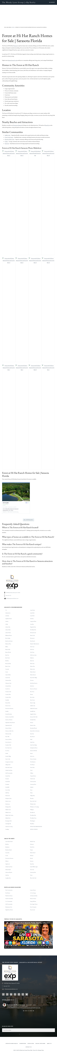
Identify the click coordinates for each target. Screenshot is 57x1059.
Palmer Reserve (33, 674)
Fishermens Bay (8, 733)
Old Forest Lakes (33, 655)
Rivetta (31, 694)
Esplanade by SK (8, 725)
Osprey (31, 849)
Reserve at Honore (33, 688)
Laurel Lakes (32, 610)
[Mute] (48, 947)
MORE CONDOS (34, 829)
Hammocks (7, 795)
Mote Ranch (32, 641)
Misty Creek (32, 635)
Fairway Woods (8, 728)
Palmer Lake (32, 669)
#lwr (32, 1020)
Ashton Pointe (8, 632)
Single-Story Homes (9, 909)
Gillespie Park (7, 764)
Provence (32, 680)
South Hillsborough (33, 866)
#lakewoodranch (41, 1020)
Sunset (31, 753)
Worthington (32, 820)
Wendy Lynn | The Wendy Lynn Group (16, 1005)
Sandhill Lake (32, 711)
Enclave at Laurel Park (9, 716)
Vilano (31, 792)
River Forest (32, 700)
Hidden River (7, 818)
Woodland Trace (33, 818)
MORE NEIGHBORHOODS (36, 826)
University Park (33, 781)
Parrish (31, 858)
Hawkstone (7, 804)
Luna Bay (32, 624)
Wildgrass (32, 809)
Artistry (6, 621)
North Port (32, 847)
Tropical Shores (33, 776)
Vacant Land (32, 909)
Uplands (31, 787)
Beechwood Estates (9, 641)
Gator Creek (7, 759)
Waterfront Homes (8, 895)
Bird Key (7, 660)
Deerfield (7, 700)
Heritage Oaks (8, 806)
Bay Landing (7, 638)
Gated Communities (9, 898)
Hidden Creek (8, 809)
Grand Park (7, 781)
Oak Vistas (32, 652)
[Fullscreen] (51, 947)
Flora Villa (7, 736)
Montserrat (32, 638)
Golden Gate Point (8, 770)
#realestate (35, 1020)
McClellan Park (33, 629)
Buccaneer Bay (8, 663)
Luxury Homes (33, 890)
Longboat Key (8, 878)
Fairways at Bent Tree (9, 731)
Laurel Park (32, 615)
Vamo (31, 790)
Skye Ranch (32, 736)
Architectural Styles (33, 895)
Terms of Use (35, 1054)
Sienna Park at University (34, 731)
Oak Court (32, 646)
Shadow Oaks (32, 725)
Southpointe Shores (33, 747)
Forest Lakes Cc (8, 742)
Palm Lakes (32, 663)
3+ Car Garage (33, 893)
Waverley (32, 798)
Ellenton (6, 861)
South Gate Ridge (33, 745)
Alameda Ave (7, 613)
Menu (53, 2)
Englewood (7, 864)
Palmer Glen (32, 666)
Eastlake (6, 711)
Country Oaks (8, 697)
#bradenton (26, 1020)
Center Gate (7, 677)
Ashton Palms (8, 629)
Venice (31, 875)
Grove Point (7, 790)
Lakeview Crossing (8, 826)
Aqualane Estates (8, 618)
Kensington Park (8, 820)
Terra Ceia (32, 869)
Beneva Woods (8, 652)
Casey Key (7, 852)
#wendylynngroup (13, 1020)
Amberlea (7, 615)
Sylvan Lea (32, 756)
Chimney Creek (8, 683)
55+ (6, 610)
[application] (28, 935)
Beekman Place (8, 643)
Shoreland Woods (33, 728)
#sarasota (22, 1020)
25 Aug (34, 1004)
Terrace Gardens (33, 759)
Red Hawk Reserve (33, 683)
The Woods (32, 764)
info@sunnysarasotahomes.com (12, 598)
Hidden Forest (8, 812)
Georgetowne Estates (9, 761)
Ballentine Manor (8, 635)
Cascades (7, 669)
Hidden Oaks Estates (9, 815)
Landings (7, 829)
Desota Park (7, 702)
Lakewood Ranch (8, 872)
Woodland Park (33, 815)
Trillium (31, 773)
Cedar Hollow (8, 674)
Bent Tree (7, 655)
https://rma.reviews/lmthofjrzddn (14, 1015)
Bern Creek (7, 657)
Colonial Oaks (8, 686)
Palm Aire (32, 660)
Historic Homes (33, 898)
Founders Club (8, 745)
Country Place (8, 694)
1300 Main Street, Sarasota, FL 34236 (13, 592)
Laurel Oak (32, 613)
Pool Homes (7, 893)
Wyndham (32, 823)
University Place (33, 784)
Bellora (6, 646)
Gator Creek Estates (9, 137)
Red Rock (32, 686)
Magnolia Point (33, 627)
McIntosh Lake (33, 632)
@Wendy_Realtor (29, 1004)
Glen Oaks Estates (8, 767)
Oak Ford (7, 143)
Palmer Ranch (32, 672)
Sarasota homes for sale (12, 60)
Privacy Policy (29, 1054)
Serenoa (31, 722)
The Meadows (33, 761)
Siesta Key (47, 125)
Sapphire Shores (33, 714)
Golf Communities (8, 773)
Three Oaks (32, 767)
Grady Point (7, 776)
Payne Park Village (33, 677)
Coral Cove (7, 688)
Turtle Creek (32, 778)
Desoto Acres (7, 705)
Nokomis (32, 844)
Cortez (6, 855)
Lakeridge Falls (8, 823)
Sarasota (15, 45)
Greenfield (7, 787)
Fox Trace (7, 750)
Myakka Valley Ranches (34, 643)
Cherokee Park (8, 680)
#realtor (18, 1020)
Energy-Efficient (33, 901)
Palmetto (31, 855)
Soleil (31, 739)
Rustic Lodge (32, 702)
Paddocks (32, 657)
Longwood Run (33, 621)
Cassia (6, 672)
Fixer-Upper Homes (33, 904)
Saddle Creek (7, 135)
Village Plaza (32, 795)
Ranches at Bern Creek (9, 139)
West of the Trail (33, 801)
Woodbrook (32, 812)
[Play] (6, 947)
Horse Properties (33, 907)
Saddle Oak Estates (33, 708)
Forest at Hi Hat (8, 739)
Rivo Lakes (32, 697)
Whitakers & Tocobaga (34, 806)
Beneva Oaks (7, 649)
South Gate (32, 742)
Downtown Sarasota (17, 125)
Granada (7, 778)
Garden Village (8, 756)
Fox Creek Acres (8, 747)
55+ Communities (8, 901)
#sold (8, 1020)
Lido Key (32, 618)
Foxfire (6, 141)
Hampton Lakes (8, 798)
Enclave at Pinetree (8, 719)
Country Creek (8, 691)
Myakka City (32, 841)
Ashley (6, 624)
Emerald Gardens (8, 714)
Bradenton (7, 847)
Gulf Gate (7, 792)
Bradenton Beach (8, 849)
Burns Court (7, 666)
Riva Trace (32, 691)
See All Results (28, 519)
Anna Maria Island (9, 841)
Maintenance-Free (8, 907)
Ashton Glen (7, 627)
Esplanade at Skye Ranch (10, 722)
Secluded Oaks (33, 719)
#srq (30, 1020)
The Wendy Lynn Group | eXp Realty (19, 2)
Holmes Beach (8, 869)
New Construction (8, 890)
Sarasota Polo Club (33, 716)
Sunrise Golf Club (33, 750)
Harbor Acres (8, 801)
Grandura (7, 784)
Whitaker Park (33, 804)
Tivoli (31, 770)
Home (43, 1054)
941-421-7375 (8, 595)
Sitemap (39, 1054)
